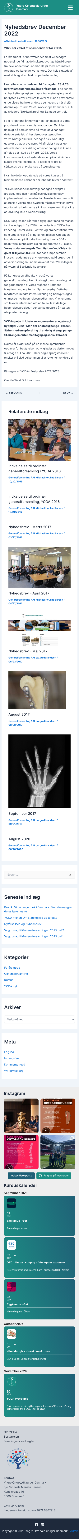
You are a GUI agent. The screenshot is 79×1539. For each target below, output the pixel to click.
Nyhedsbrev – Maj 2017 (28, 651)
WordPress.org (14, 1071)
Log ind (9, 1052)
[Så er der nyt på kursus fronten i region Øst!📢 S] (21, 1152)
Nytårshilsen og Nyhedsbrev (22, 924)
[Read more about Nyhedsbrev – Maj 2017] (39, 629)
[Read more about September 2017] (39, 771)
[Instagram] (42, 1524)
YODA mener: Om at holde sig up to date (30, 917)
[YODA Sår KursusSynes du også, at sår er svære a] (57, 1116)
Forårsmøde (12, 967)
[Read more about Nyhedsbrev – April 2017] (39, 567)
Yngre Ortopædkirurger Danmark (32, 7)
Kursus (8, 980)
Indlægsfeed (12, 1058)
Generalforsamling (19, 477)
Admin (74, 1531)
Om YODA (10, 1432)
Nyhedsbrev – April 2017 (28, 593)
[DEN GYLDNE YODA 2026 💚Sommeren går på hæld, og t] (21, 1116)
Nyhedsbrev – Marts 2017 (29, 527)
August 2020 (19, 839)
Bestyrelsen (11, 1436)
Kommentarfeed (14, 1064)
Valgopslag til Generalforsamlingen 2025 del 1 (34, 936)
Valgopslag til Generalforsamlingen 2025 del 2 (34, 930)
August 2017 (19, 714)
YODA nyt (10, 986)
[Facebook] (36, 1524)
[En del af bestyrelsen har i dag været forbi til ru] (57, 1152)
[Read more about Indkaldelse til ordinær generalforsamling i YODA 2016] (39, 439)
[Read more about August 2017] (37, 690)
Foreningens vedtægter (19, 1441)
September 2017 (22, 813)
